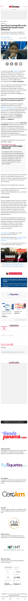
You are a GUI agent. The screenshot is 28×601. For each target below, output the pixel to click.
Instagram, (24, 237)
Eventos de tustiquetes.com (20, 319)
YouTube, (19, 237)
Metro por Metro (8, 581)
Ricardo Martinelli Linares (9, 107)
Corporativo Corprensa (8, 568)
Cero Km (16, 584)
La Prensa (16, 568)
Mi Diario (8, 570)
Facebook (8, 238)
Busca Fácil (16, 575)
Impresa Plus (16, 581)
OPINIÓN (10, 599)
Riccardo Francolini (18, 266)
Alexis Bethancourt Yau (7, 266)
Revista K (8, 572)
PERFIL (25, 599)
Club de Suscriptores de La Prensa (8, 578)
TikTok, (2, 238)
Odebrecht (16, 71)
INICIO (3, 599)
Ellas (16, 570)
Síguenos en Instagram (15, 273)
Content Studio (16, 572)
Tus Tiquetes (8, 575)
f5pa (16, 578)
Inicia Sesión (14, 9)
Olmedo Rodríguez (6, 37)
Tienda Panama (8, 584)
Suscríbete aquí (5, 233)
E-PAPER (17, 599)
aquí (25, 243)
